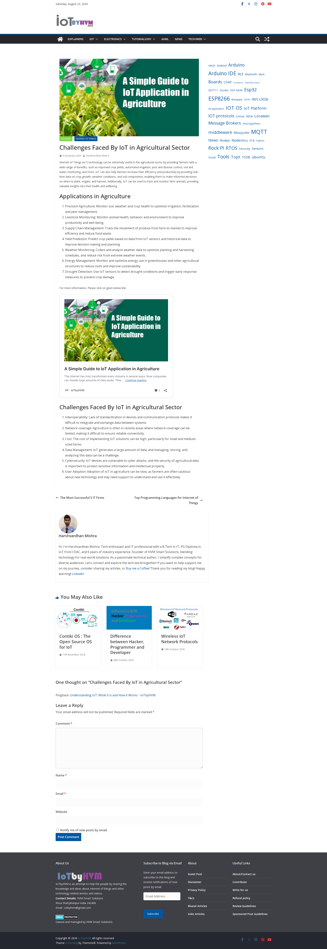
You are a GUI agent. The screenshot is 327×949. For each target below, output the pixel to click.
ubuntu (258, 157)
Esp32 (250, 89)
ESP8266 (219, 98)
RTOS (231, 148)
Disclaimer (194, 882)
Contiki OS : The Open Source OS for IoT (75, 641)
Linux (240, 116)
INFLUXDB (260, 99)
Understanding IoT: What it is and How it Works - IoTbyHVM (113, 695)
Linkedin (78, 574)
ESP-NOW (236, 90)
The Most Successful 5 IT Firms (82, 498)
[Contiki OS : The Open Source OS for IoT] (78, 609)
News (178, 39)
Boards (215, 81)
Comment (64, 723)
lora (249, 116)
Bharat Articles (197, 906)
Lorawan (262, 116)
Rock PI (216, 148)
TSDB (246, 157)
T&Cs (191, 898)
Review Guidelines (244, 906)
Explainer (66, 138)
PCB (252, 140)
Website (61, 812)
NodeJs (225, 140)
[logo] (79, 872)
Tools (223, 156)
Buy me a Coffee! (137, 568)
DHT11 (213, 90)
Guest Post (195, 874)
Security (244, 148)
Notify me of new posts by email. (83, 830)
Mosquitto (241, 132)
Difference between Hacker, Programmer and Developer (127, 644)
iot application (216, 108)
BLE (240, 74)
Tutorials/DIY (141, 39)
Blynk (262, 74)
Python (260, 140)
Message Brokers (224, 123)
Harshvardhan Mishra (97, 155)
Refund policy (241, 898)
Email (61, 794)
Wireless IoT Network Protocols (179, 638)
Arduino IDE (222, 73)
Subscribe (153, 914)
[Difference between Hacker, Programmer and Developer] (129, 609)
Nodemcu (240, 140)
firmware (236, 99)
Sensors (257, 148)
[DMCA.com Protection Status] (67, 917)
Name (61, 775)
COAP (228, 82)
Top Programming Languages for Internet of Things (166, 500)
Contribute (240, 882)
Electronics (113, 39)
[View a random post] (266, 39)
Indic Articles (196, 914)
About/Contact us (244, 874)
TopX (235, 157)
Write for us (240, 890)
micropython (251, 123)
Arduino (236, 65)
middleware (220, 132)
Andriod (222, 65)
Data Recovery (252, 82)
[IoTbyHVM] (60, 39)
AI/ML (165, 39)
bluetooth (251, 74)
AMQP (211, 65)
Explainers (75, 39)
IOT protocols (221, 116)
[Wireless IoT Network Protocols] (180, 609)
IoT (92, 39)
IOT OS (234, 107)
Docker (224, 90)
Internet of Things (86, 138)
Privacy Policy (197, 890)
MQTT (259, 132)
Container (238, 82)
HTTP (247, 99)
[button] (96, 39)
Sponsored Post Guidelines (250, 914)
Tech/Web (195, 39)
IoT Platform (255, 108)
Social (212, 157)
